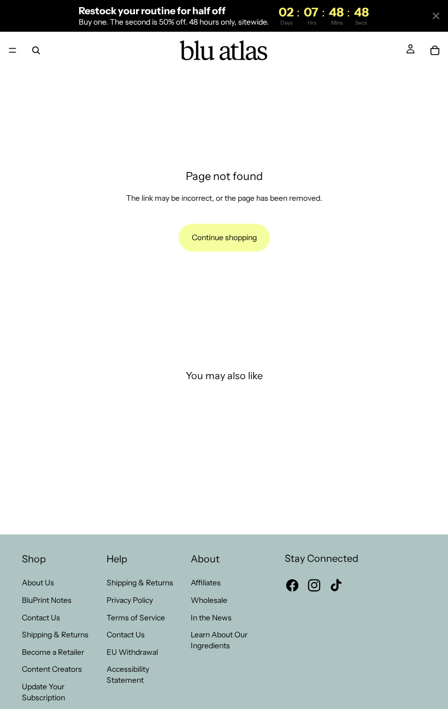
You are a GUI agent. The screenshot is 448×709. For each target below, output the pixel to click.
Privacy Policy (130, 600)
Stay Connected (321, 559)
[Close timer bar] (436, 15)
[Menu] (12, 50)
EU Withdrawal (132, 651)
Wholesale (209, 600)
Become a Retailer (53, 651)
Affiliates (206, 583)
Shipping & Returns (55, 635)
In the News (211, 617)
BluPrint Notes (47, 600)
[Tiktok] (336, 585)
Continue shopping (224, 237)
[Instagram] (314, 585)
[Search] (36, 50)
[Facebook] (292, 585)
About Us (38, 583)
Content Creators (52, 669)
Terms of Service (136, 617)
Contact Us (41, 617)
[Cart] (435, 50)
